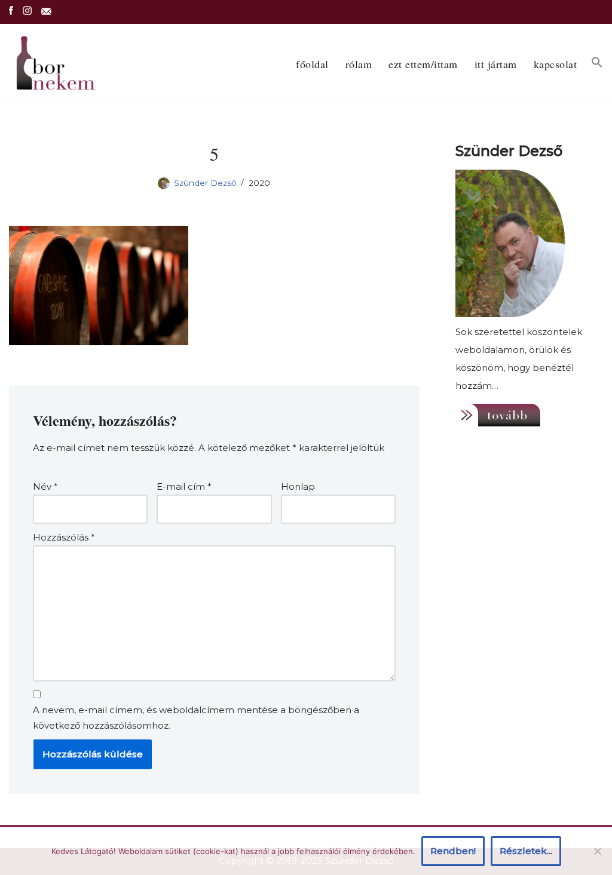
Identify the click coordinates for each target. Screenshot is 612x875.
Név (45, 486)
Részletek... (526, 850)
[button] (597, 62)
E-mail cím (184, 486)
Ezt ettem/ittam (423, 64)
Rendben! (453, 850)
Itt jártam (496, 64)
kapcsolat (555, 64)
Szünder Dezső (205, 183)
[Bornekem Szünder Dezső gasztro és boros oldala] (54, 64)
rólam (358, 64)
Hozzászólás (64, 537)
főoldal (312, 64)
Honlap (298, 486)
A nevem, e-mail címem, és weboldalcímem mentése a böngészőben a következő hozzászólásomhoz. (196, 717)
